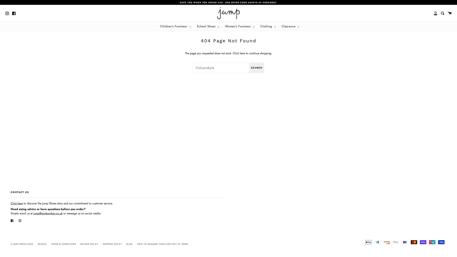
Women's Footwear (238, 26)
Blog (130, 244)
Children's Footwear (174, 26)
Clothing (266, 26)
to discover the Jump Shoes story (37, 203)
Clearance (289, 26)
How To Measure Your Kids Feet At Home (162, 244)
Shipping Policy (112, 244)
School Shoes (207, 26)
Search (256, 67)
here (242, 53)
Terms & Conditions (63, 244)
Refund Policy (89, 244)
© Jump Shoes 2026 (22, 244)
